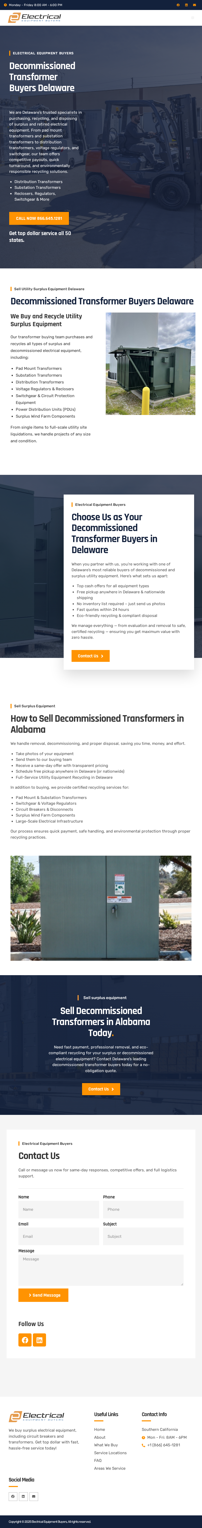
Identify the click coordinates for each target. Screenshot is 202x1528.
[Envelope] (194, 4)
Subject (110, 1224)
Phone (109, 1197)
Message (26, 1251)
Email (23, 1224)
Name (23, 1197)
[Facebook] (178, 4)
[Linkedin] (186, 4)
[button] (192, 17)
